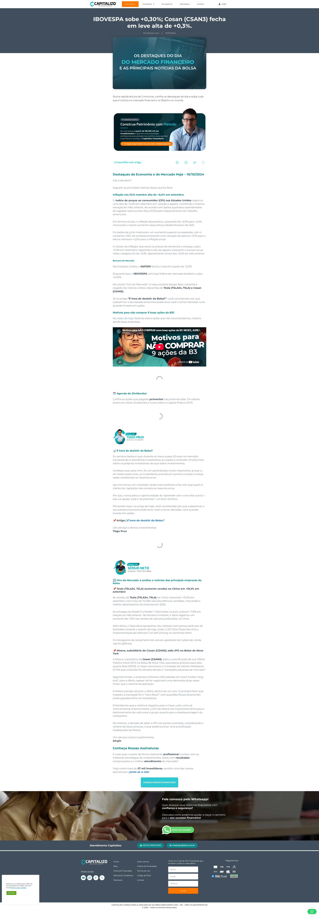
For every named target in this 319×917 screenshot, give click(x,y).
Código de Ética (144, 875)
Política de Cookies (18, 888)
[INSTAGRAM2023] (89, 877)
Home (116, 862)
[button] (177, 162)
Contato (200, 4)
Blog (115, 866)
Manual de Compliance (123, 875)
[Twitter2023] (102, 877)
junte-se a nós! (139, 771)
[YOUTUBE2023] (83, 877)
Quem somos (143, 862)
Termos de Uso (143, 871)
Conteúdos (147, 4)
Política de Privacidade (147, 866)
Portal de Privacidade (122, 871)
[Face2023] (95, 877)
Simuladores (167, 4)
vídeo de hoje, (125, 318)
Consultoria (130, 4)
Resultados (185, 4)
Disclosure (117, 880)
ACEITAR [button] (11, 893)
